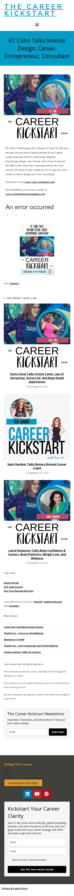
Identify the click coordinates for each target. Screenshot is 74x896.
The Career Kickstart (33, 10)
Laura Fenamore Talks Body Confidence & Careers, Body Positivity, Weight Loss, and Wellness (37, 554)
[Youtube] (37, 794)
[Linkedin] (27, 794)
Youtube (14, 605)
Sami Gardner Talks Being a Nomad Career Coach (37, 466)
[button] (37, 24)
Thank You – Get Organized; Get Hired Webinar (31, 645)
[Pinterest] (46, 794)
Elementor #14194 (14, 639)
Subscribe (58, 732)
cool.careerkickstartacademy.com (25, 194)
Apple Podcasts (53, 601)
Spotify (38, 601)
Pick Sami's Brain (13, 587)
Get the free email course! (37, 869)
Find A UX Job (11, 582)
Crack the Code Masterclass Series (23, 627)
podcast (14, 283)
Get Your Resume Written (18, 590)
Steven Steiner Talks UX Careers (22, 652)
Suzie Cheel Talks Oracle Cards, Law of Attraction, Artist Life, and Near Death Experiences (37, 378)
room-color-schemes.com (39, 182)
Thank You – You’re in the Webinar (24, 633)
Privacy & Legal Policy (15, 888)
